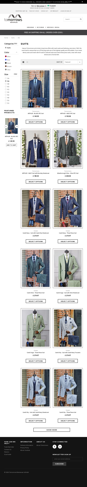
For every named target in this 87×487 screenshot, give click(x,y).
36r (8, 81)
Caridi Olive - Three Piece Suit (35, 293)
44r (8, 92)
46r (8, 95)
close (82, 1)
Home (6, 38)
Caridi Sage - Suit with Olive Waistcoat (67, 293)
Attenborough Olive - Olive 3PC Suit (67, 173)
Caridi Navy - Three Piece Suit (67, 233)
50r (8, 100)
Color (6, 52)
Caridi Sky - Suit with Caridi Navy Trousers (67, 352)
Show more (51, 430)
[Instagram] (60, 447)
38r (8, 84)
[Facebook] (54, 447)
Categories (9, 44)
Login (62, 11)
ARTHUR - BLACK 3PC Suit (11, 137)
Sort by (59, 62)
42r (8, 89)
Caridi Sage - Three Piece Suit (36, 352)
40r (8, 87)
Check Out (44, 11)
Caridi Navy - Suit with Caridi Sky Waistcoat (36, 233)
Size (6, 74)
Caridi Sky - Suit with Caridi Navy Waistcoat (36, 412)
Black (9, 63)
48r (8, 98)
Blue (8, 60)
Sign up (68, 11)
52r (8, 103)
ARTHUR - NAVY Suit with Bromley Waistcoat (35, 173)
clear (15, 43)
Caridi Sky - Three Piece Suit (67, 412)
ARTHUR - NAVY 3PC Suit (67, 113)
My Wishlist (54, 11)
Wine (8, 56)
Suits (13, 38)
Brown (9, 66)
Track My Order (34, 11)
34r (8, 78)
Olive (8, 70)
